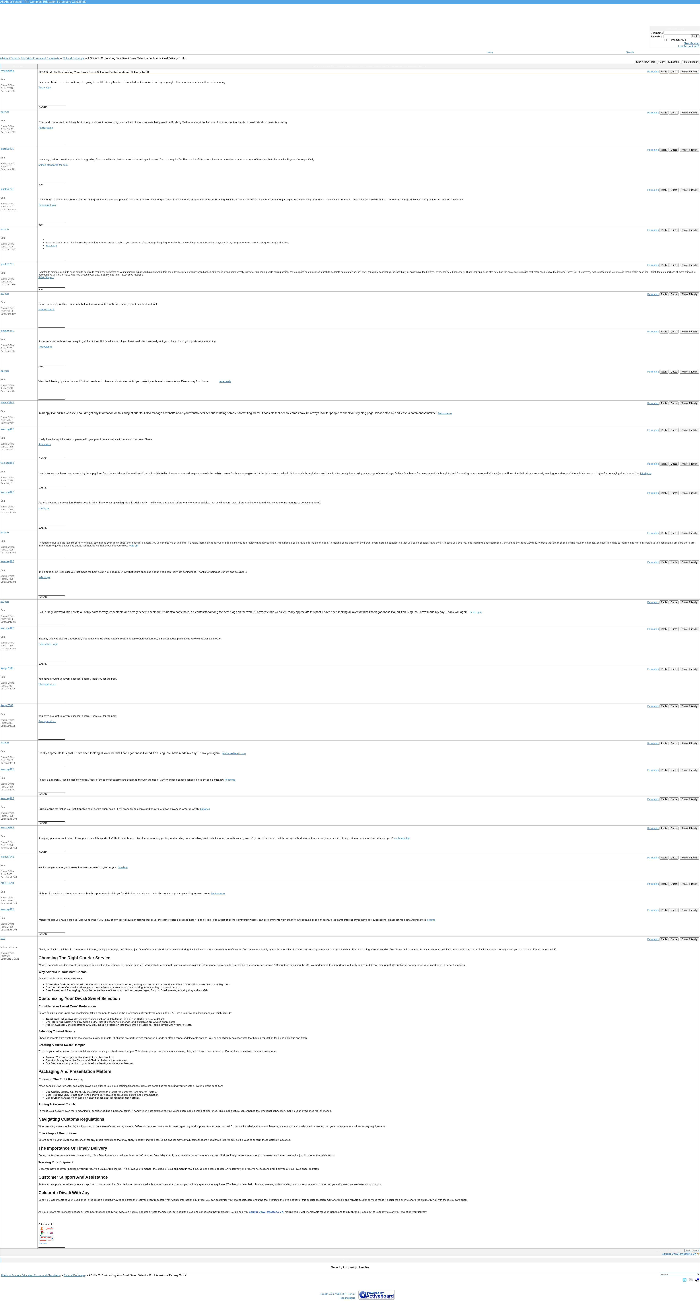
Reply (662, 62)
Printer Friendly (690, 62)
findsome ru (445, 413)
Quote (674, 71)
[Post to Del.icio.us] (697, 1279)
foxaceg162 (7, 70)
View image (42, 1243)
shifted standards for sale (53, 164)
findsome (230, 779)
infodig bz (645, 473)
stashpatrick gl (402, 838)
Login (695, 36)
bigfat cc (205, 808)
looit (3, 938)
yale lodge (44, 577)
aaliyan (5, 111)
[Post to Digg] (691, 1279)
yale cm (133, 545)
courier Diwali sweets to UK (679, 1253)
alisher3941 (7, 402)
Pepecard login (47, 204)
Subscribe (673, 62)
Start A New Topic (645, 62)
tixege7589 (7, 668)
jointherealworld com (234, 753)
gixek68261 (7, 148)
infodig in (43, 508)
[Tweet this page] (684, 1279)
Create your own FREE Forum (337, 1293)
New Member (691, 43)
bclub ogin (476, 612)
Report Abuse (347, 1297)
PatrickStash (45, 127)
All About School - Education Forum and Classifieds (30, 58)
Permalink (653, 71)
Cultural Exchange (73, 58)
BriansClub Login (48, 644)
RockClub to (45, 346)
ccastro (431, 919)
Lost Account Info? (688, 46)
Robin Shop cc (46, 277)
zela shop (51, 245)
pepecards (225, 381)
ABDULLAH (7, 882)
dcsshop (123, 867)
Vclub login (44, 87)
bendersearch (46, 309)
